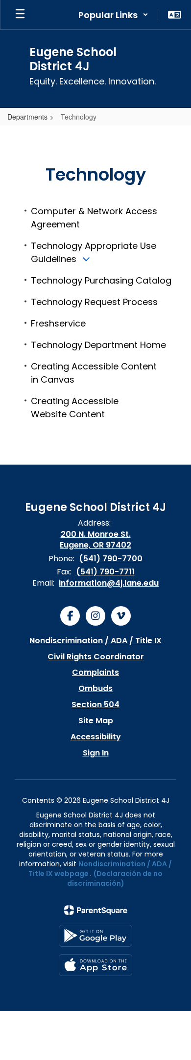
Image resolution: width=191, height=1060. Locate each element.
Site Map (95, 720)
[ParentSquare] (96, 910)
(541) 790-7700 (111, 558)
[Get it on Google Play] (95, 936)
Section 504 (95, 704)
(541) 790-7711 (105, 571)
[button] (113, 14)
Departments (27, 117)
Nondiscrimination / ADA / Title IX (95, 640)
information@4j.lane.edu (109, 583)
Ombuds (95, 688)
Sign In (96, 752)
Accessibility (96, 736)
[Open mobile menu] (20, 14)
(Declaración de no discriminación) (115, 878)
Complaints (95, 672)
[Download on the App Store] (95, 965)
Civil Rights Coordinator (96, 656)
